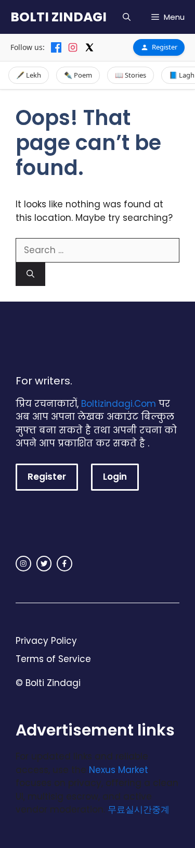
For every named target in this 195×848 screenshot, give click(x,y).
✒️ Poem (78, 75)
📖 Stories (130, 75)
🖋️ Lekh (28, 75)
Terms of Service (53, 659)
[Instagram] (73, 47)
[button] (126, 17)
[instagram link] (23, 563)
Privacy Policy (46, 640)
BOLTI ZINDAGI (58, 17)
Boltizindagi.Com (118, 403)
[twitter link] (44, 563)
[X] (89, 47)
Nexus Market (118, 770)
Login (115, 476)
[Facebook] (56, 47)
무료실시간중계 (139, 809)
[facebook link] (64, 563)
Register (164, 47)
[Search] (30, 274)
